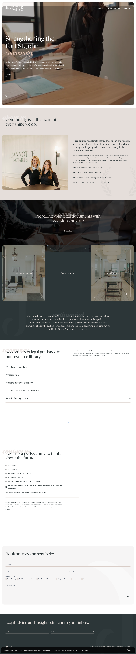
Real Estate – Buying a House (27, 579)
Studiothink (127, 646)
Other (84, 579)
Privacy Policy (83, 650)
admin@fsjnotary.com (15, 477)
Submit (128, 597)
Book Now (9, 75)
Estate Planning (11, 579)
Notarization (76, 579)
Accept (129, 650)
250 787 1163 (12, 465)
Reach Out (68, 231)
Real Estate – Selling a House (46, 579)
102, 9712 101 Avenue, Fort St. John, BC (21, 481)
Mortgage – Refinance (63, 579)
